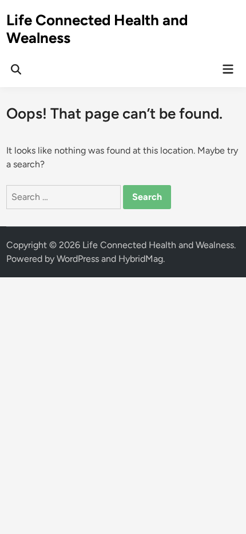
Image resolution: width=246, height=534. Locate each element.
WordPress (78, 258)
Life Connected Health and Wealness (97, 29)
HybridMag (140, 258)
